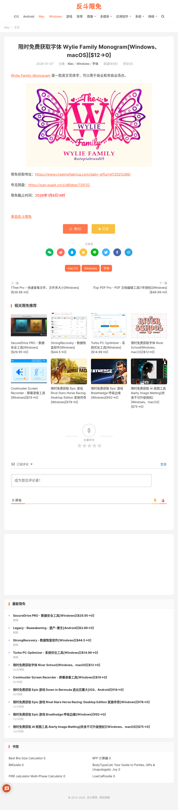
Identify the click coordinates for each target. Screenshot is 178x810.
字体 (95, 63)
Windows (55, 16)
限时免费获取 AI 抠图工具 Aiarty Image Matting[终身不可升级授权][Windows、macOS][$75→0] (148, 397)
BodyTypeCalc (102, 765)
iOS (16, 16)
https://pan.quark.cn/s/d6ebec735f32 (59, 185)
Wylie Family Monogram (30, 75)
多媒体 (104, 16)
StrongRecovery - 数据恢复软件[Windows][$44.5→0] (68, 347)
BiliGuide (15, 765)
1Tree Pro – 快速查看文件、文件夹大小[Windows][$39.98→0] (45, 290)
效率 (80, 16)
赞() (75, 229)
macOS (73, 268)
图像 (90, 16)
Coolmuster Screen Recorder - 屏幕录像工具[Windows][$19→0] (28, 392)
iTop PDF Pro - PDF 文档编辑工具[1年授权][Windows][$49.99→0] (130, 290)
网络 (151, 16)
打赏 (103, 229)
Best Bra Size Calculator (26, 758)
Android (28, 16)
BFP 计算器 (100, 758)
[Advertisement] (89, 564)
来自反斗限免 (21, 216)
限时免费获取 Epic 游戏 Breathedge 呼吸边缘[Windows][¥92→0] (107, 392)
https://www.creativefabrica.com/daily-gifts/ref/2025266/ (83, 174)
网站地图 (104, 797)
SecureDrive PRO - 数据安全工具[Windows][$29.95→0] (27, 347)
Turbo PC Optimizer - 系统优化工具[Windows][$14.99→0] (108, 347)
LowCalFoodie (102, 776)
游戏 (69, 16)
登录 (163, 464)
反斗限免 (89, 6)
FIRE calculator (19, 776)
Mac (42, 16)
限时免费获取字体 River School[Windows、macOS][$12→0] (147, 347)
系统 (138, 16)
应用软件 (122, 16)
